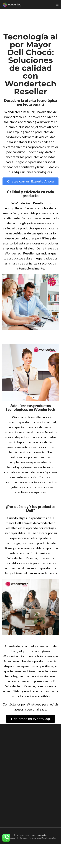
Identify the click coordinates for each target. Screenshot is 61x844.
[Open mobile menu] (57, 5)
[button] (30, 181)
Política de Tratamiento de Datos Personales (38, 838)
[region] (30, 775)
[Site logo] (12, 4)
